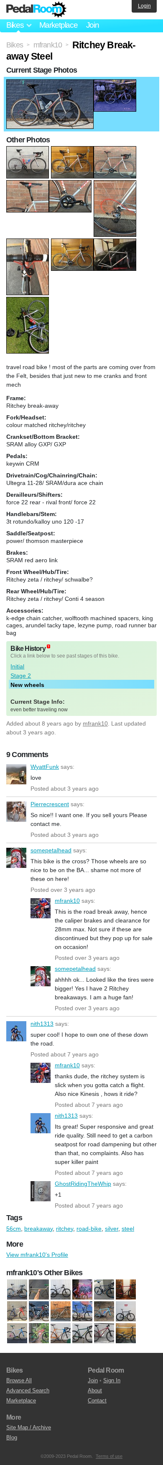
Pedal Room (36, 9)
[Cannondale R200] (126, 1290)
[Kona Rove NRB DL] (104, 1311)
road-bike (89, 1228)
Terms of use (109, 1456)
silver (111, 1228)
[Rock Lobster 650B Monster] (82, 1333)
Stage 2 (20, 675)
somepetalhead (16, 858)
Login (144, 6)
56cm (13, 1228)
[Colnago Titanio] (39, 1311)
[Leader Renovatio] (126, 1311)
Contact (97, 1400)
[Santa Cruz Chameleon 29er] (104, 1333)
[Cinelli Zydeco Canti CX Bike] (17, 1311)
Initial (17, 666)
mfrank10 (95, 723)
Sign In (111, 1380)
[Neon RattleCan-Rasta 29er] (39, 1333)
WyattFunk (16, 774)
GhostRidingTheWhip (41, 1191)
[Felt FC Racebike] (60, 1311)
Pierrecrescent (16, 812)
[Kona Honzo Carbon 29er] (60, 1290)
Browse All (19, 1380)
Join (92, 25)
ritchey (64, 1228)
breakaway (38, 1228)
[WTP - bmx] (126, 1333)
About (95, 1390)
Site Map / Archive (28, 1427)
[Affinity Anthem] (17, 1290)
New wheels (27, 684)
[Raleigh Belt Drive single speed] (82, 1290)
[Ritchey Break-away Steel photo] (50, 83)
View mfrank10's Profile (37, 1254)
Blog (11, 1437)
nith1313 (16, 1031)
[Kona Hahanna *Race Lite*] (82, 1311)
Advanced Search (27, 1390)
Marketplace (58, 25)
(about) (48, 646)
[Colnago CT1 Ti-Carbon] (39, 1290)
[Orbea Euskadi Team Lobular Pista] (60, 1333)
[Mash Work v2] (17, 1333)
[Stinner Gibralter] (104, 1290)
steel (128, 1228)
